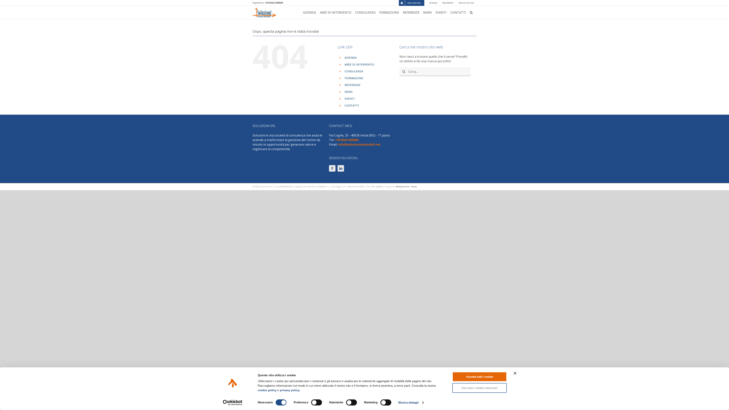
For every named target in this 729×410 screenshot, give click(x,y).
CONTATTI (352, 105)
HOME (442, 21)
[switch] (316, 402)
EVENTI (350, 98)
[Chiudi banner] (515, 373)
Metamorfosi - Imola (406, 186)
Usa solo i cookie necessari (480, 388)
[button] (471, 12)
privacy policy (290, 390)
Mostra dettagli (408, 402)
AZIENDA (351, 57)
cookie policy (267, 390)
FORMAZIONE (354, 78)
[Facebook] (332, 168)
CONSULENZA (354, 71)
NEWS (349, 92)
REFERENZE (353, 85)
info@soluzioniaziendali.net (359, 144)
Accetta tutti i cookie (479, 376)
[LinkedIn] (341, 168)
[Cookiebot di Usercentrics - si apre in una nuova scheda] (232, 402)
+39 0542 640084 (274, 2)
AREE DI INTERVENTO (359, 64)
